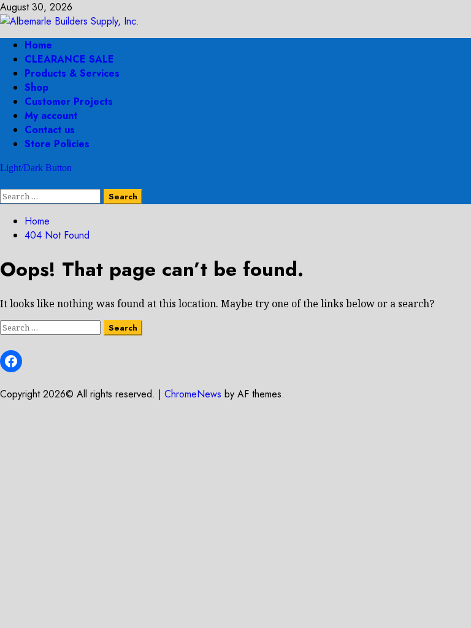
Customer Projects (69, 101)
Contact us (50, 130)
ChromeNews (192, 394)
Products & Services (72, 73)
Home (38, 45)
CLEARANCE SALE (69, 59)
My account (51, 116)
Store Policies (57, 144)
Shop (36, 87)
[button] (3, 182)
